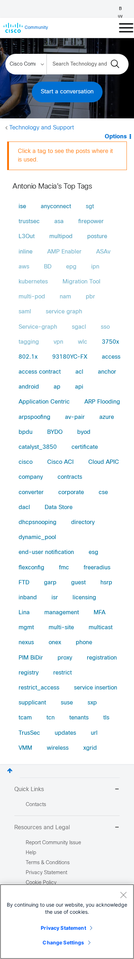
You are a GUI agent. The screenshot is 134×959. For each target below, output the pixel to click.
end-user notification (46, 552)
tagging (29, 342)
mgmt (26, 627)
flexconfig (31, 567)
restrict (62, 673)
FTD (24, 582)
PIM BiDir (31, 658)
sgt (90, 206)
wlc (82, 342)
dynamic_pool (37, 537)
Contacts (36, 804)
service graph (64, 311)
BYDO (55, 432)
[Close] (123, 894)
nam (65, 296)
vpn (58, 342)
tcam (25, 717)
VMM (25, 748)
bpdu (26, 432)
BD (47, 267)
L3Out (27, 236)
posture (97, 236)
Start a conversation (67, 91)
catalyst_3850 (38, 447)
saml (25, 311)
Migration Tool (81, 281)
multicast (101, 627)
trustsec (29, 221)
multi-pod (32, 296)
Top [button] (10, 771)
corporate (71, 492)
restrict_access (39, 688)
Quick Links (29, 789)
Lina (24, 612)
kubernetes (33, 281)
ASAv (103, 252)
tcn (50, 717)
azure (106, 417)
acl (79, 372)
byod (83, 432)
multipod (61, 236)
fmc (64, 567)
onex (55, 642)
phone (84, 642)
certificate (84, 447)
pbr (90, 296)
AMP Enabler (64, 252)
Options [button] (116, 136)
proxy (65, 658)
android (29, 387)
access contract (40, 372)
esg (93, 552)
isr (54, 597)
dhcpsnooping (37, 522)
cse (103, 492)
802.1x (28, 357)
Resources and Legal (42, 827)
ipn (95, 267)
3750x (110, 342)
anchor (107, 372)
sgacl (79, 327)
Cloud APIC (103, 462)
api (79, 387)
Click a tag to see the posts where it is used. (65, 156)
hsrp (106, 582)
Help (31, 853)
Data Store (59, 507)
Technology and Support (41, 127)
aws (24, 267)
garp (50, 582)
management (61, 612)
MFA (99, 612)
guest (78, 582)
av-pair (75, 417)
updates (65, 733)
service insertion (95, 688)
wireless (58, 748)
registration (102, 658)
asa (59, 221)
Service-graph (38, 327)
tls (106, 717)
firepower (91, 221)
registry (29, 673)
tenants (79, 717)
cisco (26, 462)
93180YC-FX (69, 357)
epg (71, 267)
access (111, 357)
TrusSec (29, 733)
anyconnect (56, 206)
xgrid (90, 748)
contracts (70, 477)
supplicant (32, 703)
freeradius (97, 567)
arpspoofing (34, 417)
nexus (26, 642)
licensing (84, 597)
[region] (67, 921)
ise (22, 206)
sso (105, 327)
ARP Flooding (102, 402)
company (31, 477)
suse (67, 703)
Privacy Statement (63, 928)
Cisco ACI (60, 462)
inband (28, 597)
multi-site (61, 627)
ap (57, 387)
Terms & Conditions (48, 863)
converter (31, 492)
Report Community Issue (53, 843)
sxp (92, 703)
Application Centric (44, 402)
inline (26, 252)
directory (83, 522)
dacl (24, 507)
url (94, 733)
